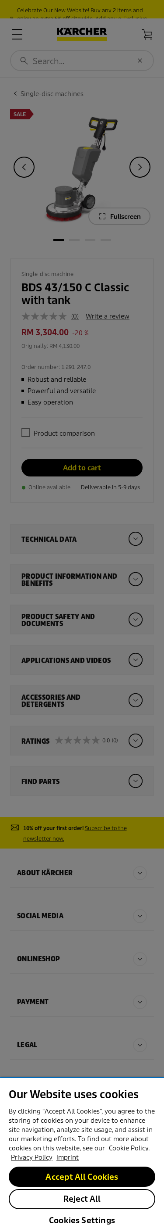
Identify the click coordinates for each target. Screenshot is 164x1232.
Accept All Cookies (81, 1177)
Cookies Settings (82, 1220)
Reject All (82, 1199)
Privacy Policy (31, 1157)
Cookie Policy (128, 1148)
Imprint (67, 1157)
